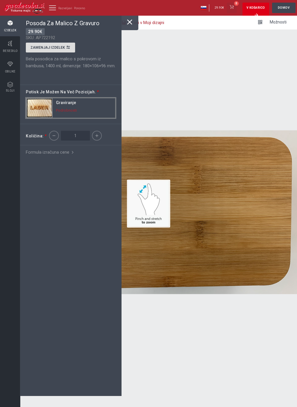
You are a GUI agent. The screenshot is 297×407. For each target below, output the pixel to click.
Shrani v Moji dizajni (145, 22)
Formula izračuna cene (48, 152)
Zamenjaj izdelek (48, 48)
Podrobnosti (66, 110)
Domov (284, 7)
